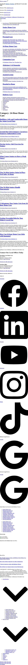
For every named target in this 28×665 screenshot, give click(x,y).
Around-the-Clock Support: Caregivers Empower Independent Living (13, 132)
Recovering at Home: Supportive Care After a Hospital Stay (11, 561)
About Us (5, 655)
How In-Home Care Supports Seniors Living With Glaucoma (11, 566)
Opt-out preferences (7, 519)
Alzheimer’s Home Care (8, 514)
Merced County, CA (9, 652)
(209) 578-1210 (6, 259)
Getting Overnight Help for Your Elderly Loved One (11, 219)
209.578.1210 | (10, 7)
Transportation (6, 653)
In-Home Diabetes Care (8, 518)
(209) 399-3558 (6, 268)
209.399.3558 (10, 10)
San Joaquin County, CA (10, 649)
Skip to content (3, 1)
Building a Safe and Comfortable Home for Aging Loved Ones (14, 120)
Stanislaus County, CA (10, 651)
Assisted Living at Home (8, 515)
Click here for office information (6, 261)
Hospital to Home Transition (9, 516)
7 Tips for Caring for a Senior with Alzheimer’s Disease (10, 564)
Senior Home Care (7, 509)
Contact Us (5, 659)
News (4, 658)
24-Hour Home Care (7, 512)
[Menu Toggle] (0, 20)
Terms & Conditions (7, 570)
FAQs (4, 654)
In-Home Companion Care (8, 513)
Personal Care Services (8, 510)
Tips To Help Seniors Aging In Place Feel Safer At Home (12, 173)
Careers (4, 657)
